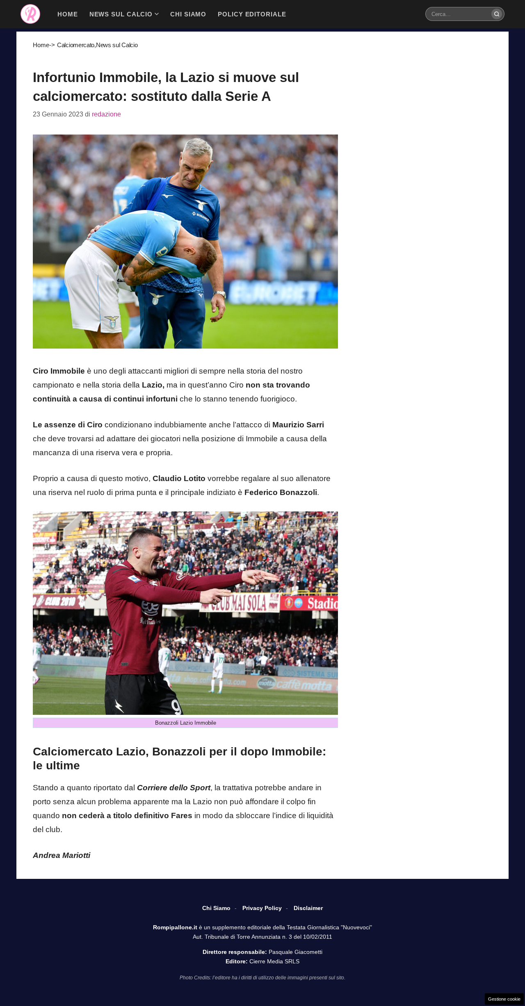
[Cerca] (496, 14)
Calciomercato (75, 44)
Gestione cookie (504, 999)
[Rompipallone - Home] (30, 14)
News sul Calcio (117, 44)
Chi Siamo (216, 908)
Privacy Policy (262, 908)
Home (41, 44)
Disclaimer (308, 908)
